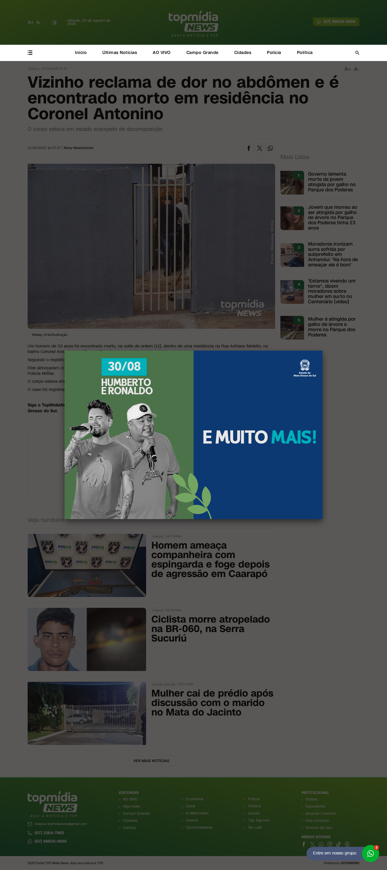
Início (81, 52)
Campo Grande (202, 52)
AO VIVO (162, 52)
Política (305, 52)
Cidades (242, 52)
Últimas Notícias (119, 52)
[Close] (322, 350)
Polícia (274, 52)
